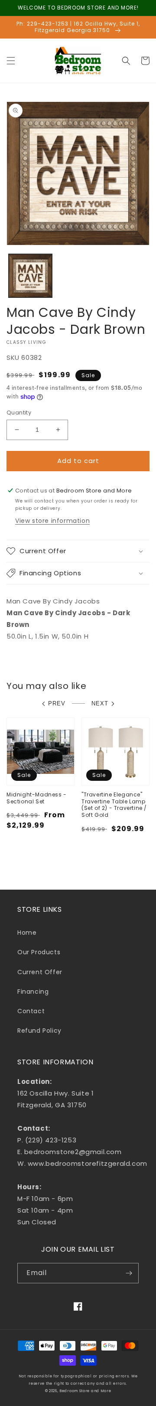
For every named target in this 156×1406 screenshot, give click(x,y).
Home (26, 932)
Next (99, 703)
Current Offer (39, 972)
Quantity (18, 412)
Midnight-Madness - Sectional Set (36, 798)
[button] (10, 60)
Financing (33, 991)
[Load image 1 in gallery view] (30, 275)
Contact (31, 1011)
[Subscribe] (128, 1273)
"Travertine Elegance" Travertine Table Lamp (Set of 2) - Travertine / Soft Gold (114, 804)
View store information (52, 520)
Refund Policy (39, 1030)
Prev (56, 703)
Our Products (38, 952)
